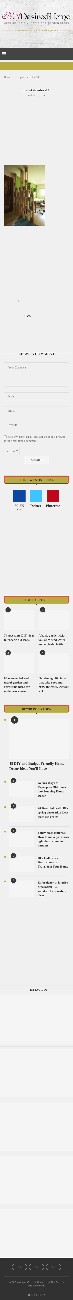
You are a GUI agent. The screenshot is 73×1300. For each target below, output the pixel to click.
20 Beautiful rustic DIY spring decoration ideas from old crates (53, 812)
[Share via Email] (53, 301)
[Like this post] (21, 301)
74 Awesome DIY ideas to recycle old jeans (19, 637)
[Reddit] (51, 38)
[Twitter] (28, 38)
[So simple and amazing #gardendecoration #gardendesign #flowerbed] (36, 1211)
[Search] (69, 54)
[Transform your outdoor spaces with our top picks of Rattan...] (36, 1104)
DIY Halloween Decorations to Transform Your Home (53, 862)
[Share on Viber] (49, 301)
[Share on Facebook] (26, 301)
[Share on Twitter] (30, 301)
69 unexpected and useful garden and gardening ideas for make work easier (17, 685)
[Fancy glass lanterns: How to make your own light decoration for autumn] (21, 839)
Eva (43, 95)
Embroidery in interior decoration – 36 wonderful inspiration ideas (53, 889)
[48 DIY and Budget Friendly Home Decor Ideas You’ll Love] (39, 739)
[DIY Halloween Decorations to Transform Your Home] (21, 864)
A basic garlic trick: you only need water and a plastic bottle (52, 640)
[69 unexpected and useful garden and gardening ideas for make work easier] (19, 663)
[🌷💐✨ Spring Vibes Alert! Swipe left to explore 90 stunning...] (36, 1157)
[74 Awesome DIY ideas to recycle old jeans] (19, 620)
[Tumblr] (45, 38)
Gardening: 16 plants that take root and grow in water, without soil (54, 685)
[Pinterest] (39, 38)
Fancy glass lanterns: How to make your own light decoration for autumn (53, 839)
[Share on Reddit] (41, 301)
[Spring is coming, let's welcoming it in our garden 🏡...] (36, 1050)
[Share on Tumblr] (37, 301)
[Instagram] (34, 38)
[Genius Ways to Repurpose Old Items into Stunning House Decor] (21, 789)
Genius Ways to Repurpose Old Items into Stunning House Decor (52, 789)
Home (7, 77)
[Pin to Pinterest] (33, 301)
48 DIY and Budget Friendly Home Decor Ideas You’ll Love (36, 766)
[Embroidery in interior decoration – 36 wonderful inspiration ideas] (21, 889)
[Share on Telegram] (45, 301)
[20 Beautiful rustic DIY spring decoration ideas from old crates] (21, 814)
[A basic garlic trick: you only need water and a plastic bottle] (54, 620)
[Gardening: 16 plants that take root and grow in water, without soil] (54, 663)
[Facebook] (22, 38)
